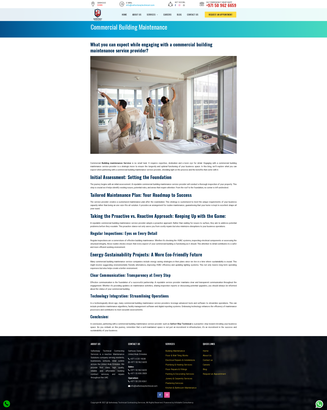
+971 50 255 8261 (138, 381)
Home (124, 14)
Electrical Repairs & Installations (180, 360)
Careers (167, 14)
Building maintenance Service (116, 163)
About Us (136, 14)
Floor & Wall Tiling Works (176, 355)
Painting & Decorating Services (179, 374)
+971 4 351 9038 (138, 358)
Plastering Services (174, 383)
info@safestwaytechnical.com (140, 5)
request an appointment (220, 14)
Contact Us (192, 14)
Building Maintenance (175, 350)
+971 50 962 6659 (138, 362)
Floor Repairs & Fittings (176, 369)
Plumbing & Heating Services (178, 364)
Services (151, 14)
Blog (179, 14)
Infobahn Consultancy (184, 402)
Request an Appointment (214, 374)
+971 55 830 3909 (138, 373)
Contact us (208, 360)
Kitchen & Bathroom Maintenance (180, 387)
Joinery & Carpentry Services (178, 378)
